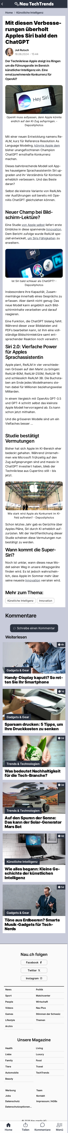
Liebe (8, 1054)
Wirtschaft (42, 1001)
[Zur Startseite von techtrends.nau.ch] (34, 4)
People (9, 1001)
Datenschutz (12, 1101)
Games (9, 1014)
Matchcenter (43, 995)
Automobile (11, 1072)
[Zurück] (2, 4)
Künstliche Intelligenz (29, 12)
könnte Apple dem (47, 145)
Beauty (9, 1078)
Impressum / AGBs (46, 1101)
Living (39, 1048)
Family (9, 1060)
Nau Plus (41, 1007)
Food (39, 1060)
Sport (8, 995)
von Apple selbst (33, 225)
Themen (40, 1020)
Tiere (8, 1066)
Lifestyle (10, 1020)
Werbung (10, 1090)
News (8, 989)
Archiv (9, 1026)
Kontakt (40, 1095)
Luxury (40, 1054)
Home (9, 12)
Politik (39, 989)
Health (9, 1048)
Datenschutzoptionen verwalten (19, 1106)
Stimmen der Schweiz (48, 1014)
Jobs (8, 1095)
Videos (9, 1007)
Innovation (53, 229)
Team (39, 1090)
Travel (39, 1066)
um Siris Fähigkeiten (42, 238)
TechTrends (42, 1072)
